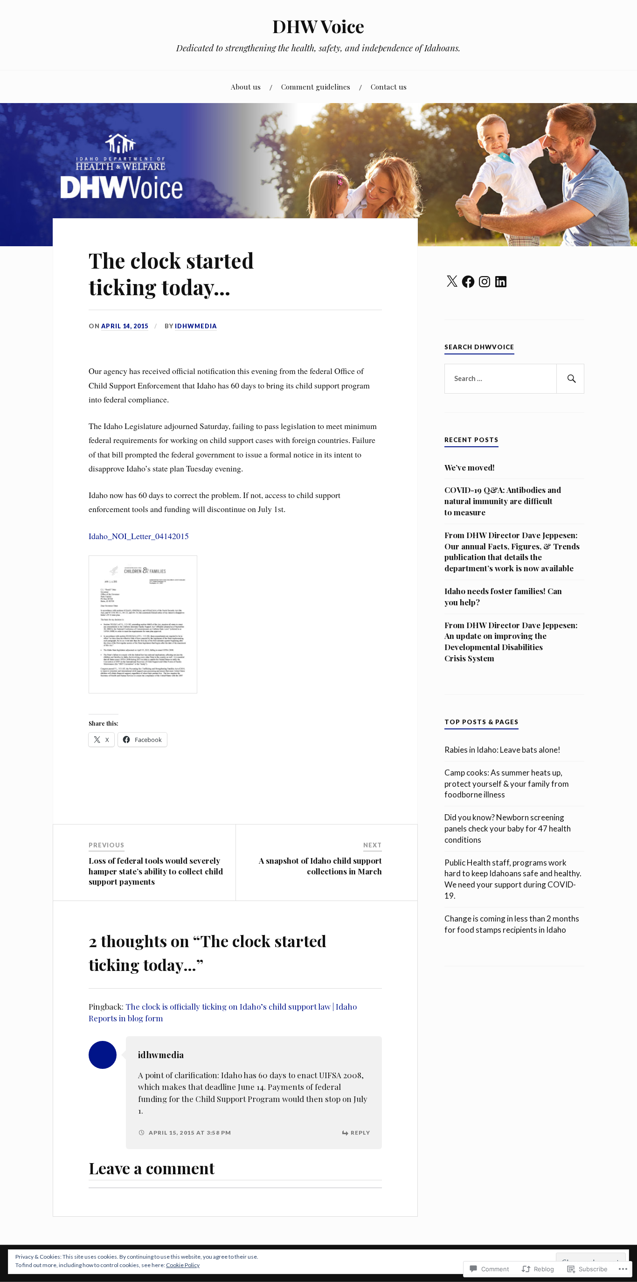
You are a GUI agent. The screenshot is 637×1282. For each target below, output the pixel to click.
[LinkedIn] (500, 281)
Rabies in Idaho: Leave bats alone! (502, 750)
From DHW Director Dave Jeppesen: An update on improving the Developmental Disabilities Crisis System (511, 641)
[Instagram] (484, 281)
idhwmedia (196, 326)
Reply (360, 1132)
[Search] (570, 379)
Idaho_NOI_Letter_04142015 (139, 535)
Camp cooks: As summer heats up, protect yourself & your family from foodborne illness (506, 784)
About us (246, 86)
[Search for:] (514, 379)
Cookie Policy (183, 1264)
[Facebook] (468, 281)
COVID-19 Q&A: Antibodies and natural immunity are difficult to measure (502, 501)
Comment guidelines (315, 86)
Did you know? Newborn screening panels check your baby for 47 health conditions (507, 828)
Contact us (389, 86)
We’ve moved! (469, 467)
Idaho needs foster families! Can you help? (503, 596)
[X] (451, 281)
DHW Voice (318, 26)
